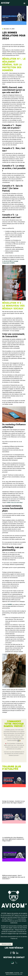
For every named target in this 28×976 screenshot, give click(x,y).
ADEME (10, 604)
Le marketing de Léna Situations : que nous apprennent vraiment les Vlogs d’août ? (13, 839)
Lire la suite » (5, 804)
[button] (24, 3)
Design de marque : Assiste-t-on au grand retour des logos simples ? (13, 802)
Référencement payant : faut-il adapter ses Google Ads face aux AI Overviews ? (13, 877)
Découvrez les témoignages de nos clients (13, 910)
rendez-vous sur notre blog (14, 502)
